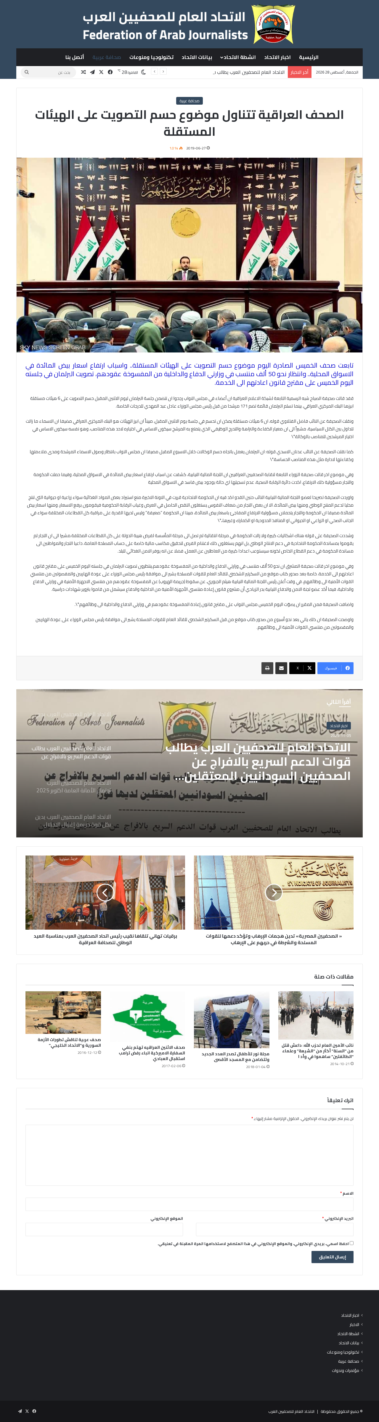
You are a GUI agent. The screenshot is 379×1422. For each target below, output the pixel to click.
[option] (189, 763)
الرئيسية (309, 57)
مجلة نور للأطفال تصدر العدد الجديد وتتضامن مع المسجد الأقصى (235, 1056)
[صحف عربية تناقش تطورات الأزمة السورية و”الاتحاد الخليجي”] (63, 1012)
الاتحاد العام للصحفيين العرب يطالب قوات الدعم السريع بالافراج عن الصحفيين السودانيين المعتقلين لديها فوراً (180, 72)
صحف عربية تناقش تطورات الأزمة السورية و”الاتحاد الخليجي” (69, 1042)
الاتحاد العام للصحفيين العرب (291, 1411)
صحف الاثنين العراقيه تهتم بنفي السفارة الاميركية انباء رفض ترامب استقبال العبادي (152, 1052)
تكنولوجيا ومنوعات (151, 57)
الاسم (347, 1193)
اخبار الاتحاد (277, 57)
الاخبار (354, 1325)
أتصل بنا (74, 57)
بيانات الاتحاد (197, 57)
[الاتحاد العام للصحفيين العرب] (189, 24)
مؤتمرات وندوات (345, 1370)
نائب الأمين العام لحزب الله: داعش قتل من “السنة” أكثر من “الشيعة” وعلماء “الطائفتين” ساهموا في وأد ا (318, 1050)
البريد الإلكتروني (338, 1218)
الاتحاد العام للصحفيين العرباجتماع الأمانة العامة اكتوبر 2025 (264, 754)
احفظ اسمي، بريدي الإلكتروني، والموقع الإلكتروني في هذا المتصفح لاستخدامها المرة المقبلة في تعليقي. (253, 1243)
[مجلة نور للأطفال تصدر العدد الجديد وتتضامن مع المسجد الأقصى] (231, 1019)
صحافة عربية (106, 57)
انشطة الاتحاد (240, 57)
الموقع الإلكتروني (166, 1218)
